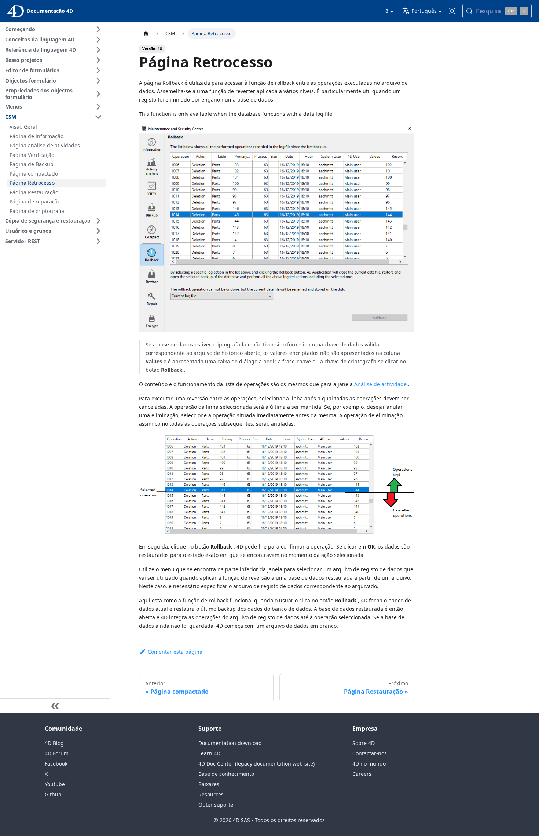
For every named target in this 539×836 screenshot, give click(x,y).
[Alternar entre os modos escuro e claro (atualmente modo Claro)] (452, 11)
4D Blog (54, 743)
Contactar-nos (369, 753)
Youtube (55, 784)
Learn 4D (209, 753)
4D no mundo (369, 763)
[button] (54, 29)
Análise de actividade (380, 384)
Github (53, 794)
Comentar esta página (175, 651)
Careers (361, 773)
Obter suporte (215, 804)
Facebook (56, 763)
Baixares (208, 784)
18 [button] (385, 10)
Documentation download (230, 743)
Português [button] (424, 10)
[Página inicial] (146, 33)
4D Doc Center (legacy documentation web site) (256, 763)
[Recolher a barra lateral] (55, 705)
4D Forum (57, 753)
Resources (211, 794)
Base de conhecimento (226, 773)
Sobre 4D (363, 743)
